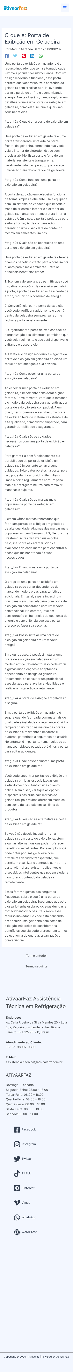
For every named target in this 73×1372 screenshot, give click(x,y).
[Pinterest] (24, 56)
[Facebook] (7, 56)
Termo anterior (36, 955)
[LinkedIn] (32, 56)
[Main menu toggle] (65, 8)
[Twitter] (15, 56)
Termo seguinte (36, 966)
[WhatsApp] (41, 56)
